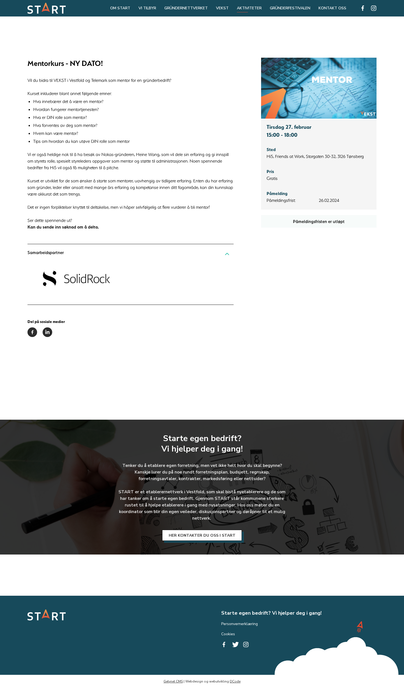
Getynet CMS (173, 681)
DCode (235, 681)
